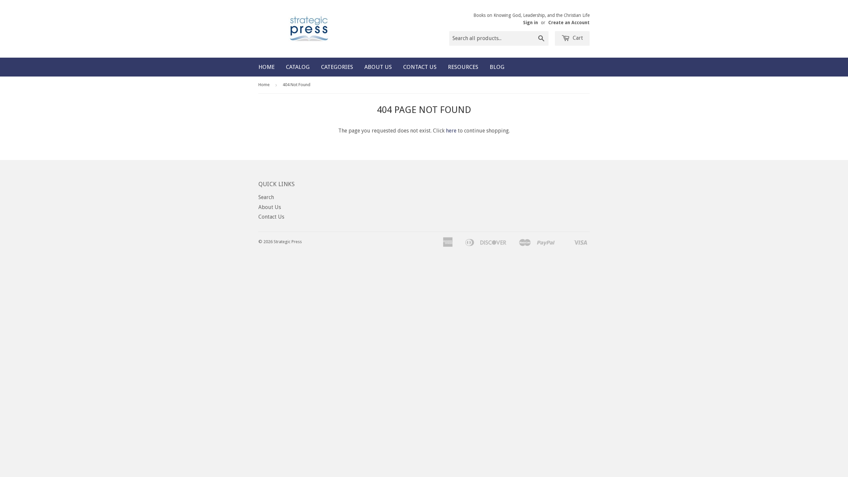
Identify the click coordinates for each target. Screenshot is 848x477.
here (451, 131)
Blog (497, 67)
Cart (577, 38)
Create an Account (569, 22)
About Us (378, 67)
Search (266, 197)
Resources (463, 67)
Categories (337, 67)
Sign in (530, 22)
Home (266, 67)
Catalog (298, 67)
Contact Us (420, 67)
